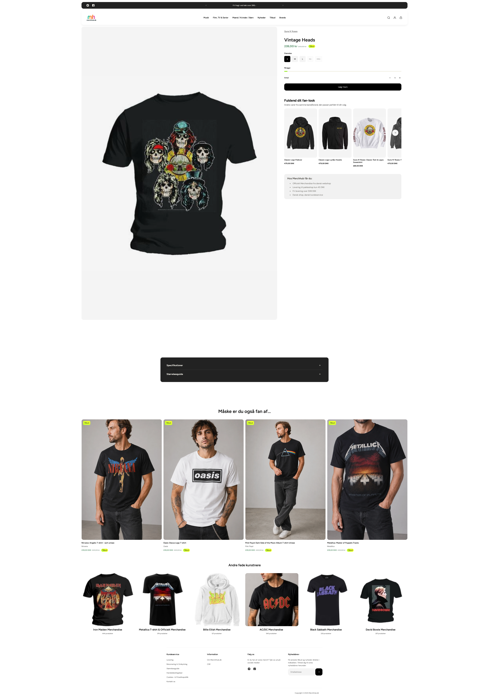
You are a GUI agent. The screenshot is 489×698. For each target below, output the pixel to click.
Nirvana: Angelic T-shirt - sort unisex (98, 542)
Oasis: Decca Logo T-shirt (174, 542)
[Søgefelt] (389, 17)
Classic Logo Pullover (293, 160)
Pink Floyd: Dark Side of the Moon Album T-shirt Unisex (270, 542)
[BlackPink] (326, 608)
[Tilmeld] (318, 671)
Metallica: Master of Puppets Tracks (343, 542)
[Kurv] (401, 17)
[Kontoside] (395, 17)
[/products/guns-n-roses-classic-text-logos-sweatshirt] (369, 133)
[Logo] (91, 18)
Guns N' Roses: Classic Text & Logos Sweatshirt (368, 161)
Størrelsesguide (175, 374)
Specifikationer (175, 365)
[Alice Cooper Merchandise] (381, 608)
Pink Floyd (249, 546)
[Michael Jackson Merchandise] (108, 605)
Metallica (331, 546)
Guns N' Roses (290, 31)
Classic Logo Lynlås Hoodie (330, 160)
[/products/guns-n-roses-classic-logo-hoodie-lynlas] (335, 133)
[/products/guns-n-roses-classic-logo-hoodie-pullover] (300, 133)
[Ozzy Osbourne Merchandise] (162, 608)
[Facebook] (93, 5)
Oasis (165, 546)
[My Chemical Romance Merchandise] (217, 608)
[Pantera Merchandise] (271, 608)
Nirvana (85, 546)
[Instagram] (88, 5)
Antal (286, 78)
